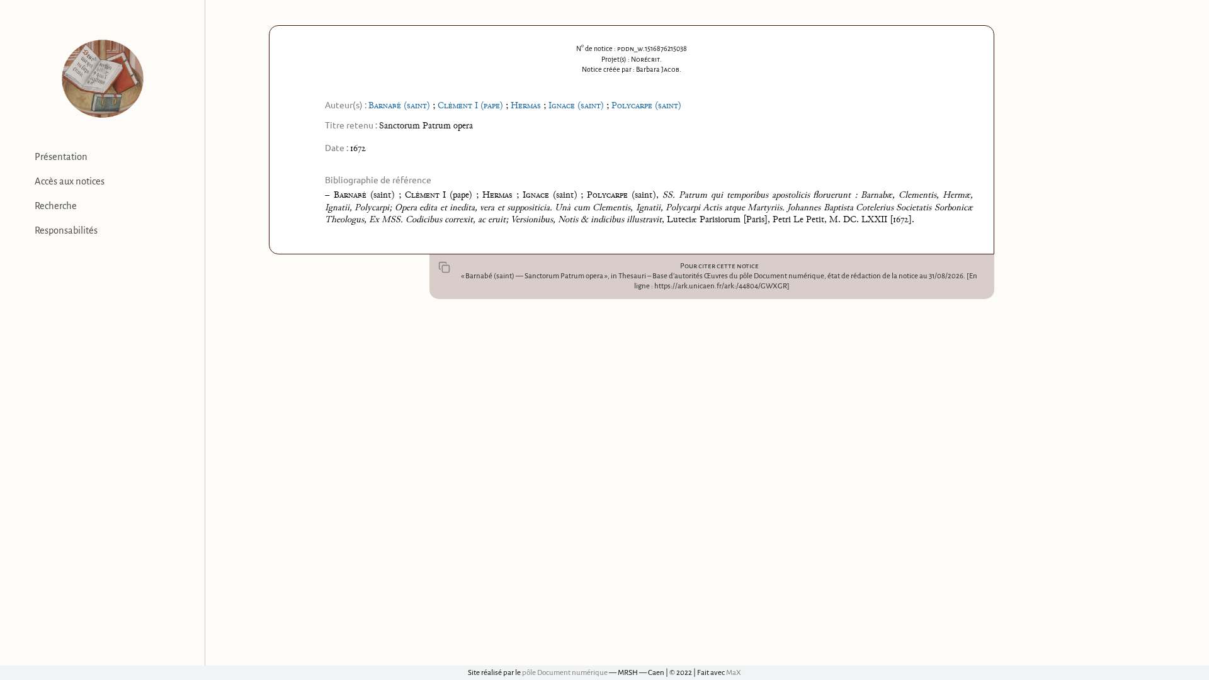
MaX (733, 673)
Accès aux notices (70, 181)
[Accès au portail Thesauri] (102, 79)
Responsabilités (66, 230)
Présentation (61, 157)
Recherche (56, 206)
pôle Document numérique (565, 673)
